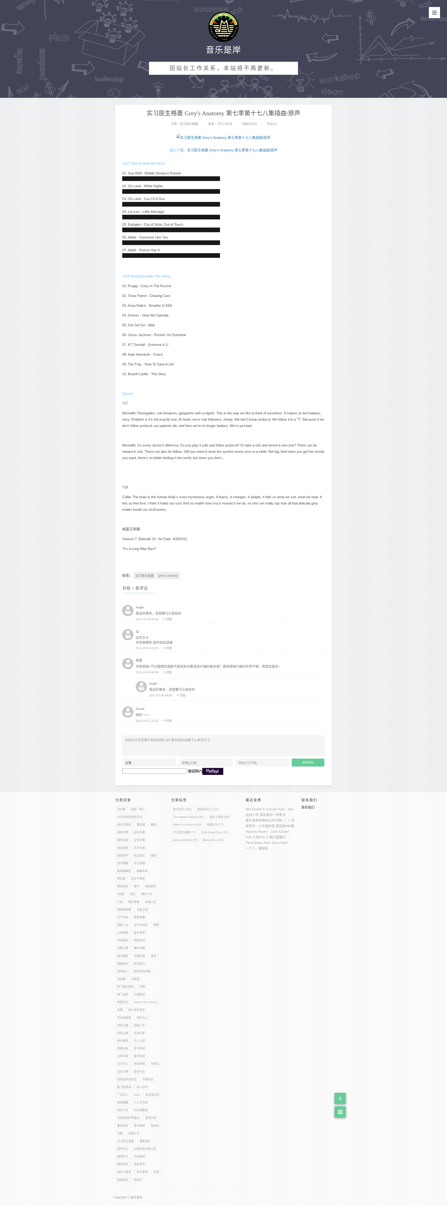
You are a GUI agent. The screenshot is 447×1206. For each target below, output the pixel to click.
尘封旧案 (139, 840)
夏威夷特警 (124, 909)
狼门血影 (122, 994)
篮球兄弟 (150, 1118)
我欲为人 (142, 1017)
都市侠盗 (139, 1056)
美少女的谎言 (136, 1010)
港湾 (153, 956)
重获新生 (122, 1126)
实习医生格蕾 (189, 124)
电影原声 (139, 1164)
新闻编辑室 (124, 871)
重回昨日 (122, 1156)
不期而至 (147, 1079)
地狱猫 (121, 979)
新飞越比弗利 (125, 986)
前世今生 (139, 1071)
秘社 (133, 894)
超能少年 (139, 1025)
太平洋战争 (141, 925)
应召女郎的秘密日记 (129, 817)
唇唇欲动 (122, 963)
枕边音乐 (139, 855)
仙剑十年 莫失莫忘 (259, 815)
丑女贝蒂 (122, 1071)
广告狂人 (122, 1095)
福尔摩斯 (122, 956)
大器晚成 (139, 994)
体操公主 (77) (215, 824)
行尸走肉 (122, 917)
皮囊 (120, 1010)
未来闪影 (139, 1033)
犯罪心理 (122, 948)
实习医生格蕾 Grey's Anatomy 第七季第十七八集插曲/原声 (232, 150)
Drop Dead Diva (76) (214, 832)
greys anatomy (168, 575)
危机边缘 (122, 1033)
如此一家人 (138, 809)
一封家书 (279, 815)
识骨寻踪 (122, 1056)
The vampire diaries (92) (188, 817)
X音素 (121, 894)
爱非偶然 (139, 1126)
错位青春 (133, 902)
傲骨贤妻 (139, 917)
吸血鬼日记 (152, 1095)
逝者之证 (150, 902)
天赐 (120, 1133)
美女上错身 (124, 1172)
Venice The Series (145, 1002)
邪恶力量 (122, 1025)
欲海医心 (122, 971)
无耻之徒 (142, 909)
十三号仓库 (141, 1102)
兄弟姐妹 (139, 1156)
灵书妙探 (139, 1048)
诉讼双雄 (139, 863)
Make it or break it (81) (187, 824)
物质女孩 (139, 940)
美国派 (155, 1126)
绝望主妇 (122, 1002)
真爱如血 (122, 1048)
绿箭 (153, 855)
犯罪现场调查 (142, 971)
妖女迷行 (139, 963)
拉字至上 (122, 1064)
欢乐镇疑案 (124, 1017)
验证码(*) (195, 771)
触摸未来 (142, 871)
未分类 (121, 809)
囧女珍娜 (139, 832)
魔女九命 (146, 894)
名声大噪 (139, 848)
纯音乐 (138, 1180)
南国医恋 (150, 886)
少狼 (120, 902)
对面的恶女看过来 (145, 1149)
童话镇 (141, 824)
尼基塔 (135, 979)
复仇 (136, 886)
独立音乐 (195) (182, 809)
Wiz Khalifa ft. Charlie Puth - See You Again (277, 809)
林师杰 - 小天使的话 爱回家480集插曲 (273, 826)
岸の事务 (142, 1172)
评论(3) (272, 124)
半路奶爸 (139, 956)
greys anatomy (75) (185, 840)
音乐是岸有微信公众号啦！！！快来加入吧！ (278, 820)
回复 (169, 619)
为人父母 (139, 1040)
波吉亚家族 (124, 824)
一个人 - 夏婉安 (257, 848)
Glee (137, 1095)
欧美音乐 (122, 1180)
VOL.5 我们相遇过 (272, 837)
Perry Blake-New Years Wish (267, 843)
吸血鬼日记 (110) (208, 809)
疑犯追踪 (122, 840)
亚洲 (156, 1172)
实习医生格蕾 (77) (184, 832)
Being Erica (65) (213, 840)
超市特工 (122, 1149)
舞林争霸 (139, 948)
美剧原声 (122, 855)
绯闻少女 (122, 1110)
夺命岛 (155, 1064)
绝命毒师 (122, 1040)
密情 (142, 986)
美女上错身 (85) (219, 817)
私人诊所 (142, 1087)
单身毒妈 (122, 940)
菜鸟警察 (122, 863)
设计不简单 (138, 878)
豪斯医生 (145, 1141)
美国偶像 (122, 1102)
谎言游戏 (122, 848)
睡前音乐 (122, 1164)
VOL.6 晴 (252, 837)
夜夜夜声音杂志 (127, 1079)
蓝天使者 (139, 932)
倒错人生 (122, 925)
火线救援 (122, 932)
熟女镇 (121, 878)
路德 (153, 824)
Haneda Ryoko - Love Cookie (267, 831)
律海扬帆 (139, 1064)
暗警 (156, 925)
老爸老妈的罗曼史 (128, 1118)
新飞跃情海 (124, 1087)
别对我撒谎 (141, 1110)
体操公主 (133, 1133)
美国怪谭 (122, 832)
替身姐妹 (122, 886)
